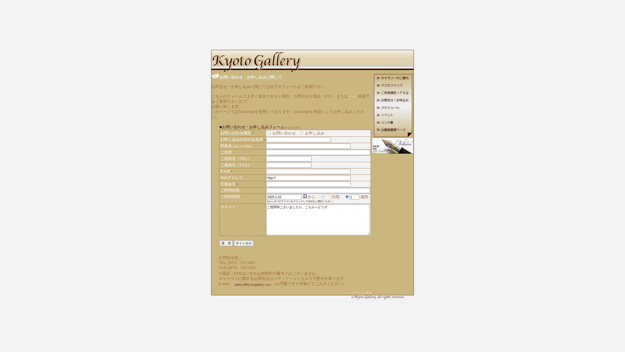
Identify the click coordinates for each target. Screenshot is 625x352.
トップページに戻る (358, 293)
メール (352, 96)
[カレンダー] (305, 197)
